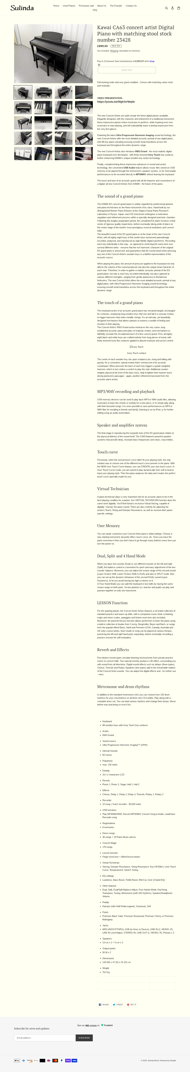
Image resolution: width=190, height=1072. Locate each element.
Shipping (114, 51)
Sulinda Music (153, 1061)
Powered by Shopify (168, 1061)
